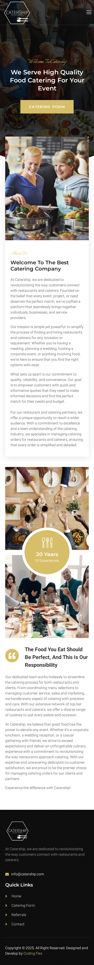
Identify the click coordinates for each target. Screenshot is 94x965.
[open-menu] (88, 12)
